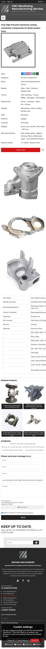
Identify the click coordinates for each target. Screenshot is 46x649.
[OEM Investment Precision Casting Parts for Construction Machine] (34, 393)
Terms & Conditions (27, 512)
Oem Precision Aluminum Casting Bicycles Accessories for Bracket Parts (34, 434)
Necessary (10, 644)
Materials (6, 328)
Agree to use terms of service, (18, 512)
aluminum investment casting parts (34, 447)
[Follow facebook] (23, 580)
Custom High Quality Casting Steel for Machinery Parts (12, 406)
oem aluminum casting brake (34, 450)
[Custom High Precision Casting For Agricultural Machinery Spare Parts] (12, 420)
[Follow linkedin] (28, 580)
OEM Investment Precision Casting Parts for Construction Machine (34, 406)
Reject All (11, 640)
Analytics (19, 644)
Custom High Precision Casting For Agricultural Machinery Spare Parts (12, 434)
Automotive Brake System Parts (13, 450)
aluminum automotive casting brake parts (23, 443)
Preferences (28, 644)
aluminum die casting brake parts (11, 447)
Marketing (38, 644)
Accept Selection (23, 640)
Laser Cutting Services (8, 614)
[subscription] (36, 542)
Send (23, 517)
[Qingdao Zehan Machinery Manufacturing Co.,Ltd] (5, 8)
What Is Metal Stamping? (9, 623)
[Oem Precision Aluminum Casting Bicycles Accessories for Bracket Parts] (34, 420)
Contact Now (20, 150)
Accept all (35, 640)
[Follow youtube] (18, 580)
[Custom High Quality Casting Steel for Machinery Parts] (12, 393)
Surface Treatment (9, 312)
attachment (23, 507)
